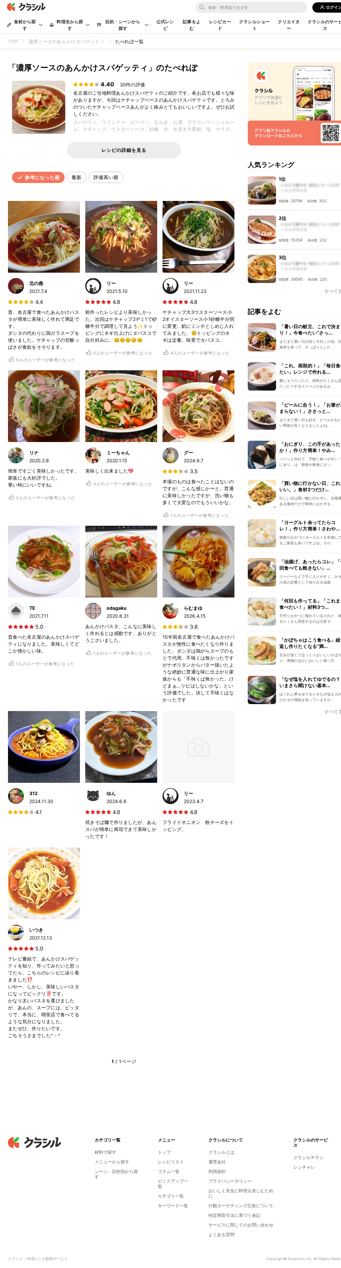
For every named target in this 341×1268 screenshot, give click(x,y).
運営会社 (217, 1161)
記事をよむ (191, 25)
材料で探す (105, 1152)
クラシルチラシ (308, 1157)
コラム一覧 (168, 1171)
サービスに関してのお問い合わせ (240, 1224)
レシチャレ (304, 1167)
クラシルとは (221, 1152)
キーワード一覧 (173, 1205)
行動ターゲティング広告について (240, 1205)
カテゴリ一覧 (171, 1196)
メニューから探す (112, 1161)
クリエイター (289, 25)
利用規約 (217, 1171)
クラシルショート (254, 25)
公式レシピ (165, 25)
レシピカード (220, 25)
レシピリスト (171, 1161)
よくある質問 (221, 1234)
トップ (164, 1152)
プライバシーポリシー (230, 1181)
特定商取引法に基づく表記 (234, 1215)
